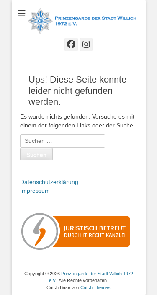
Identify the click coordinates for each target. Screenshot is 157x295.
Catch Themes (95, 287)
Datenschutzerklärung (49, 182)
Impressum (35, 190)
